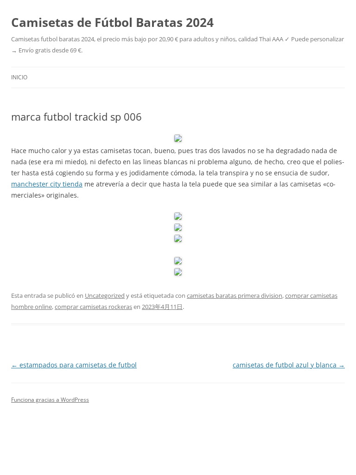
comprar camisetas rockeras (93, 306)
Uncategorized (105, 295)
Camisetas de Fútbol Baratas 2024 (112, 22)
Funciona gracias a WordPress (50, 400)
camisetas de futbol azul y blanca (289, 364)
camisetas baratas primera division (234, 295)
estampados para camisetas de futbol (74, 364)
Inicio (19, 77)
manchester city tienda (47, 184)
